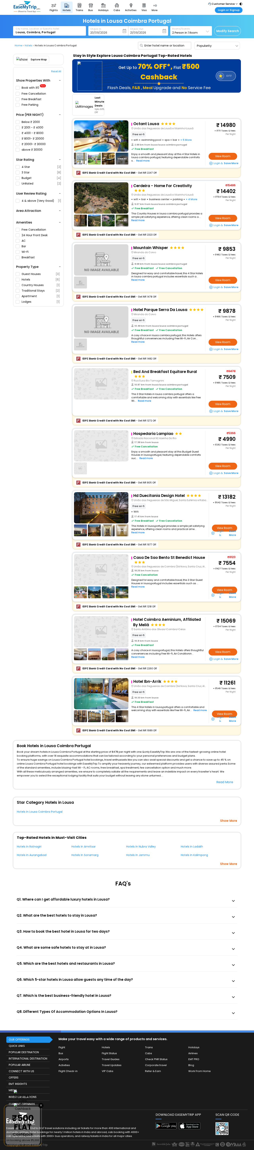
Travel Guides (110, 1059)
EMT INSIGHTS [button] (18, 1084)
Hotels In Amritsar (83, 846)
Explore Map (39, 59)
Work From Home (199, 1071)
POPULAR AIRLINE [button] (19, 1065)
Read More (224, 782)
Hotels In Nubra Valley (141, 846)
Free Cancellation (34, 93)
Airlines (193, 1053)
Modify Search (227, 31)
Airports (64, 1059)
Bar (24, 246)
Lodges (41, 301)
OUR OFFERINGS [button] (19, 1040)
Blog (191, 1065)
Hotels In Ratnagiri (29, 846)
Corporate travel (156, 1065)
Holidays (193, 1047)
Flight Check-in (68, 1071)
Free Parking (30, 105)
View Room (222, 156)
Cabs (148, 1053)
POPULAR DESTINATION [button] (24, 1052)
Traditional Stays (41, 290)
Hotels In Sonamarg (84, 855)
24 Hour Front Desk (35, 235)
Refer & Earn (153, 1071)
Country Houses (41, 285)
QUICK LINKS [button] (17, 1046)
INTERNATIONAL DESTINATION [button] (28, 1059)
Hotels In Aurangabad (31, 855)
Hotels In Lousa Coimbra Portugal (40, 812)
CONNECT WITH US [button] (21, 1071)
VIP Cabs (107, 1071)
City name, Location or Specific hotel (37, 28)
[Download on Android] (166, 1128)
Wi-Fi (25, 252)
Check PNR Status (156, 1059)
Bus (61, 1053)
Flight (62, 1047)
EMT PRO (193, 1059)
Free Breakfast (32, 99)
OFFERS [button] (13, 1078)
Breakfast (29, 257)
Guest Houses (41, 274)
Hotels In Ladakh (192, 846)
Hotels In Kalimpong (194, 855)
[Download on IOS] (189, 1128)
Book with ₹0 (33, 88)
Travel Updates (111, 1065)
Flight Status (109, 1053)
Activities (64, 1065)
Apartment (41, 296)
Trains (149, 1047)
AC (24, 241)
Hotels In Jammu (138, 855)
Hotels (41, 279)
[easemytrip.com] (27, 11)
